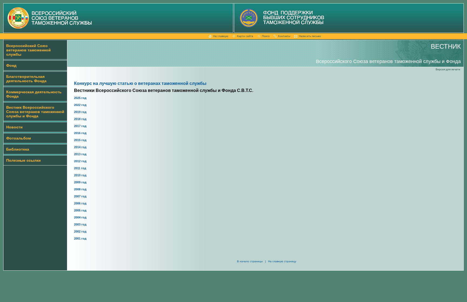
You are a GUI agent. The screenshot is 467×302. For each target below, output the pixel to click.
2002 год (80, 231)
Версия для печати (448, 69)
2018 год (80, 119)
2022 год (80, 105)
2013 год (80, 154)
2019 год (80, 112)
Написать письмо (310, 36)
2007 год (80, 196)
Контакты (284, 36)
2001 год (80, 238)
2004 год (80, 217)
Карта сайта (245, 36)
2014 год (80, 147)
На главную (220, 36)
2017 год (80, 126)
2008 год (80, 189)
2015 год (80, 140)
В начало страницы (250, 261)
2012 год (80, 161)
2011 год (80, 168)
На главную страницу (282, 261)
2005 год (80, 210)
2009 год (80, 182)
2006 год (80, 203)
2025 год (80, 97)
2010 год (80, 175)
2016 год (80, 133)
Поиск (265, 36)
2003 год (80, 224)
